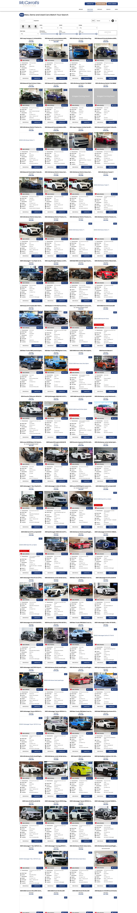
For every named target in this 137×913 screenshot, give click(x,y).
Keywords (36, 20)
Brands (81, 9)
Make (41, 25)
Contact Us (90, 3)
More (116, 9)
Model (60, 25)
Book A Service (112, 3)
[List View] (116, 21)
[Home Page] (29, 3)
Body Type (22, 31)
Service (108, 9)
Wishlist (40, 60)
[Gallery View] (113, 21)
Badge (80, 25)
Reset (93, 20)
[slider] (57, 34)
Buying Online (101, 3)
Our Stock (90, 9)
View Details (25, 78)
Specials (99, 9)
